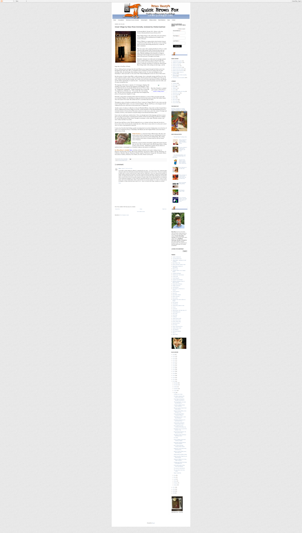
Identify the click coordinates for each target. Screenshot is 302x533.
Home (114, 20)
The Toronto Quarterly (177, 331)
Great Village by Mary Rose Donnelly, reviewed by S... (179, 399)
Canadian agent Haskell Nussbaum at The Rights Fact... (180, 463)
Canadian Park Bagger (177, 273)
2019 (174, 367)
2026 (174, 354)
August (175, 390)
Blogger (153, 523)
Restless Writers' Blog (177, 321)
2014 (174, 377)
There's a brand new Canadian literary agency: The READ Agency (183, 141)
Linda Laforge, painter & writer (178, 305)
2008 (174, 493)
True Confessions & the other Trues (183, 168)
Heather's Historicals (176, 285)
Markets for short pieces (177, 67)
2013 (174, 379)
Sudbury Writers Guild (177, 328)
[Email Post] (130, 159)
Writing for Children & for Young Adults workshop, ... (180, 460)
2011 (174, 487)
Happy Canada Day (177, 472)
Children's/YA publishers (177, 62)
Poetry (174, 96)
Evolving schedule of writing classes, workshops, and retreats (178, 109)
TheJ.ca (174, 332)
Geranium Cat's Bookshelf (177, 279)
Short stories (175, 99)
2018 (174, 369)
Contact (173, 20)
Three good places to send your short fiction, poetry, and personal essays (183, 176)
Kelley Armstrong (176, 296)
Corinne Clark (175, 276)
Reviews (174, 97)
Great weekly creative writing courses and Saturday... (179, 466)
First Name (176, 36)
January (175, 484)
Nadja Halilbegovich (176, 311)
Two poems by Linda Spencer (179, 468)
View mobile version (141, 211)
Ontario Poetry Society (177, 318)
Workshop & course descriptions (179, 77)
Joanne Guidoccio (176, 291)
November (176, 384)
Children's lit (175, 88)
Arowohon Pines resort (177, 258)
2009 (174, 491)
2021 (174, 364)
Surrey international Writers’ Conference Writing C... (179, 414)
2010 (174, 489)
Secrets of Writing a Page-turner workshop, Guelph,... (180, 440)
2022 (174, 362)
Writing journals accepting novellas (180, 454)
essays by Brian (176, 102)
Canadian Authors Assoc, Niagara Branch (179, 271)
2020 (174, 365)
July (175, 392)
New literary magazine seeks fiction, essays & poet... (179, 396)
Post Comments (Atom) (124, 215)
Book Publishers (161, 20)
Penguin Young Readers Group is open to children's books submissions (182, 161)
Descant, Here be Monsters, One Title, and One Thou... (180, 432)
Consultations (121, 20)
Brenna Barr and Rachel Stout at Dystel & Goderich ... (180, 443)
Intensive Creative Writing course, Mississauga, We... (180, 452)
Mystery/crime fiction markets (178, 69)
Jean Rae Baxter (176, 287)
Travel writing (175, 101)
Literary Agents (144, 20)
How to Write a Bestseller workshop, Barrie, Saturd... (179, 446)
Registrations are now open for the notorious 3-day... (180, 429)
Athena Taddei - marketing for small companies (179, 260)
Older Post (164, 209)
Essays (174, 89)
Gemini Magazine (176, 278)
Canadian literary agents (177, 60)
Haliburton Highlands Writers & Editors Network (179, 282)
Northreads (175, 316)
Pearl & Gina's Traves (177, 320)
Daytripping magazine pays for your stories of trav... (179, 420)
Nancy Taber (175, 313)
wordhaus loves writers (178, 394)
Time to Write (175, 334)
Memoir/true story (176, 93)
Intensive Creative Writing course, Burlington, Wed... (180, 411)
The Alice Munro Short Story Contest (179, 470)
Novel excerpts (175, 94)
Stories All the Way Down (177, 326)
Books (174, 86)
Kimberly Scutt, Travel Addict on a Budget (179, 300)
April (175, 479)
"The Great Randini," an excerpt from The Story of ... (180, 402)
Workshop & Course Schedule (132, 20)
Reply (120, 183)
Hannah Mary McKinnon (177, 284)
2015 (174, 375)
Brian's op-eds (175, 268)
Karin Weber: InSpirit (177, 294)
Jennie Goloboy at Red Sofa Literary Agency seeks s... (179, 423)
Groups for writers (176, 65)
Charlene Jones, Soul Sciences (178, 274)
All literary (120, 160)
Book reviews (124, 160)
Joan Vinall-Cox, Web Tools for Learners (179, 289)
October (175, 386)
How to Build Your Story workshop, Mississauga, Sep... (180, 426)
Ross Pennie (175, 324)
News (168, 20)
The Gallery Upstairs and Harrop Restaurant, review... (180, 435)
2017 (174, 371)
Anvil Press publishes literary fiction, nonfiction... (179, 405)
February (176, 482)
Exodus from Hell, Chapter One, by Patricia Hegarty (180, 457)
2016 (174, 373)
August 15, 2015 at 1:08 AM (126, 168)
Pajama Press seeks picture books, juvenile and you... (180, 449)
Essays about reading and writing (179, 91)
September (176, 388)
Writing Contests (152, 20)
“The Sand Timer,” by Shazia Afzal (180, 136)
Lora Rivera (175, 308)
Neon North (175, 315)
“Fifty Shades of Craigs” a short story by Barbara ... (180, 417)
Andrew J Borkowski (177, 257)
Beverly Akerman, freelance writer (179, 264)
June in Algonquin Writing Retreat (182, 183)
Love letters (176, 437)
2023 (174, 360)
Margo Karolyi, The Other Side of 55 (180, 310)
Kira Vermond (175, 302)
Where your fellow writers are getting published (180, 75)
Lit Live (174, 307)
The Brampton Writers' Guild (181, 190)
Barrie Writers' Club (176, 263)
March (175, 481)
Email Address (177, 30)
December (176, 382)
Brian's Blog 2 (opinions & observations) (178, 266)
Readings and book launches (178, 70)
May (175, 477)
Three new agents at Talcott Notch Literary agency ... (180, 408)
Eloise (120, 168)
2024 (174, 358)
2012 (174, 381)
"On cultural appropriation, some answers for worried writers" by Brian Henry (179, 156)
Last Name (176, 41)
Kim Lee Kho (175, 298)
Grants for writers (176, 64)
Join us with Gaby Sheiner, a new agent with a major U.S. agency (183, 199)
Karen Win (175, 293)
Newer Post (117, 209)
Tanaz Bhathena (175, 329)
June (175, 475)
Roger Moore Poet (176, 323)
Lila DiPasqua (175, 303)
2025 (174, 356)
